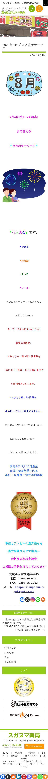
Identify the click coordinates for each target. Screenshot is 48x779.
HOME (6, 753)
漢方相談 (32, 753)
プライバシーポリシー (13, 764)
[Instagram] (32, 599)
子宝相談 (18, 753)
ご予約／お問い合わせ (31, 761)
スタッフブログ (9, 761)
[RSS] (43, 599)
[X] (27, 599)
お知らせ (9, 653)
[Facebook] (22, 599)
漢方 (6, 657)
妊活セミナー (11, 648)
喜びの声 (14, 756)
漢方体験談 (10, 662)
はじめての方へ (31, 756)
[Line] (37, 599)
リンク (32, 764)
